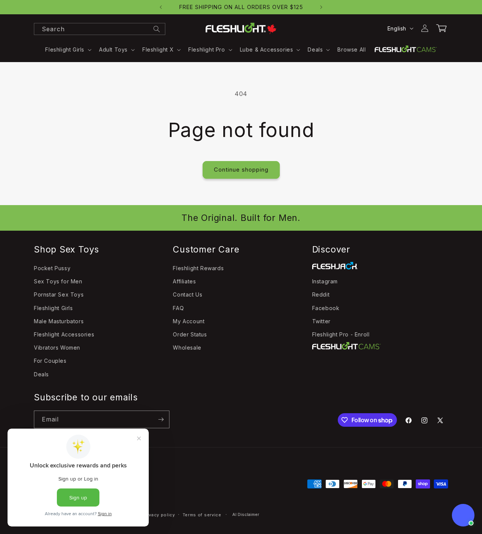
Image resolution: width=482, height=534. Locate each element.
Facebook (326, 308)
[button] (68, 50)
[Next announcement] (321, 7)
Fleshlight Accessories (64, 334)
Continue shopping (241, 169)
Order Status (190, 334)
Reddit (321, 295)
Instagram (325, 281)
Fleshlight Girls (53, 308)
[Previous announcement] (161, 7)
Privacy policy (159, 514)
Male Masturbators (59, 321)
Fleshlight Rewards (198, 268)
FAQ (178, 308)
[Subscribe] (161, 419)
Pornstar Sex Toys (59, 295)
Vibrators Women (57, 347)
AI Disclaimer (245, 514)
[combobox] (99, 29)
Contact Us (187, 295)
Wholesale (187, 347)
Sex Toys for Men (58, 281)
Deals (41, 374)
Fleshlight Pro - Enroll (341, 334)
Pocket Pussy (52, 268)
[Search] (156, 29)
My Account (188, 321)
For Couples (50, 361)
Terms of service (202, 514)
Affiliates (184, 281)
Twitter (321, 321)
